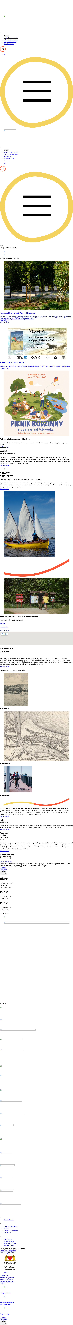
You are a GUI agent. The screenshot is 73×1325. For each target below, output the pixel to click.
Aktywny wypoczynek (11, 40)
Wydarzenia (7, 156)
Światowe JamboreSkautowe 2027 (10, 1244)
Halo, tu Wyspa (9, 44)
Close (6, 36)
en (4, 55)
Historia (6, 1229)
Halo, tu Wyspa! (9, 1241)
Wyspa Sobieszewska (11, 38)
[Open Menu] (0, 1223)
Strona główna (8, 1220)
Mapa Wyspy (8, 1239)
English (6, 1272)
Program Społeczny (10, 42)
